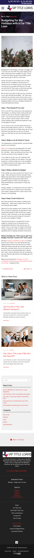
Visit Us (17, 487)
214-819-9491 (27, 1)
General (5, 417)
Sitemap (14, 551)
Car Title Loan (17, 508)
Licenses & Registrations (17, 529)
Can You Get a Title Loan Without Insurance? (16, 394)
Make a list (4, 148)
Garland (17, 493)
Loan (4, 419)
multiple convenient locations (16, 241)
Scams (5, 422)
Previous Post (8, 269)
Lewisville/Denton (17, 497)
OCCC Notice (17, 526)
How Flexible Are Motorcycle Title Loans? (15, 405)
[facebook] (17, 542)
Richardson (17, 495)
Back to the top (18, 440)
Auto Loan (13, 16)
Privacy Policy (8, 551)
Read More (6, 320)
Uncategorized (7, 424)
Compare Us (17, 516)
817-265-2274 (15, 1)
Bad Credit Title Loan (17, 510)
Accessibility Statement (23, 551)
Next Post (27, 269)
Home (17, 505)
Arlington (17, 490)
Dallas (17, 492)
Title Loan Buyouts (17, 513)
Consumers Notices (17, 531)
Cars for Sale (17, 518)
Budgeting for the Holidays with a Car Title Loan (16, 23)
